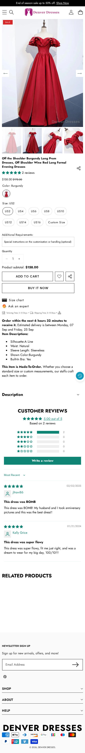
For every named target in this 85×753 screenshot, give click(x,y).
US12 (8, 222)
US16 (37, 222)
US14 (22, 222)
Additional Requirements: (17, 235)
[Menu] (4, 12)
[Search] (11, 12)
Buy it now (38, 288)
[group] (11, 140)
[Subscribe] (75, 664)
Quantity (7, 251)
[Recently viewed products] (80, 376)
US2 (7, 211)
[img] (13, 486)
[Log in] (71, 12)
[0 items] (80, 12)
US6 (34, 211)
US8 (47, 211)
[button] (80, 385)
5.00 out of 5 (53, 418)
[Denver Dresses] (42, 12)
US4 (21, 211)
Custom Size (56, 222)
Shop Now (62, 3)
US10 (60, 211)
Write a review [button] (42, 460)
